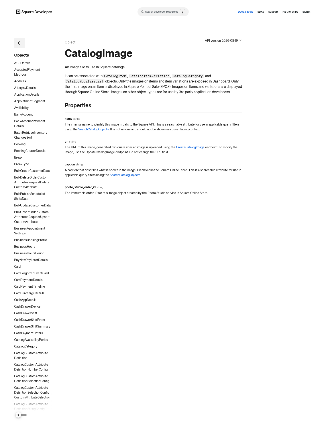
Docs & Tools (245, 11)
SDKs (260, 11)
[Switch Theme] (21, 415)
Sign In (306, 11)
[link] (60, 105)
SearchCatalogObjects (93, 129)
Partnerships (290, 11)
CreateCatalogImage (190, 147)
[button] (19, 43)
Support (273, 11)
